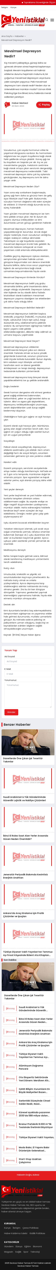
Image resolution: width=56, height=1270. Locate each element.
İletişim (4, 7)
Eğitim (27, 1246)
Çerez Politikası (30, 1227)
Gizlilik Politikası (37, 1233)
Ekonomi (37, 1246)
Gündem (8, 1246)
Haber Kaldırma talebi (15, 1233)
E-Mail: (7, 668)
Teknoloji (35, 1251)
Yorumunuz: (10, 680)
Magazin (8, 1251)
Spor (25, 1251)
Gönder (11, 712)
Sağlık (18, 1251)
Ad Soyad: (9, 656)
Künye (13, 7)
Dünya (19, 1246)
